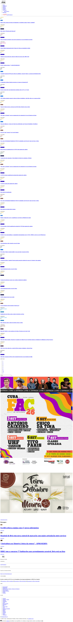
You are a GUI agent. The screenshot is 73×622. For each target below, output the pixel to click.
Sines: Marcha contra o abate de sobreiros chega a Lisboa (11, 322)
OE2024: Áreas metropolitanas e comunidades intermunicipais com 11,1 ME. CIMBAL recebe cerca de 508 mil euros (23, 234)
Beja (1, 68)
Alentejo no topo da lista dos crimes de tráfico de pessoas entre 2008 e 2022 (14, 56)
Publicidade (5, 587)
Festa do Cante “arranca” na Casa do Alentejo (9, 132)
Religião (1, 328)
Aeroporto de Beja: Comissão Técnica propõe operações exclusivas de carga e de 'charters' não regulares (20, 260)
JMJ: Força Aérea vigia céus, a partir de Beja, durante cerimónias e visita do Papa (16, 348)
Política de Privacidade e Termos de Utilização (11, 588)
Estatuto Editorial (6, 590)
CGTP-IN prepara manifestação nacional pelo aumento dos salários (13, 175)
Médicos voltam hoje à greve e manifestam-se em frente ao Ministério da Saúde (15, 217)
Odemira (4, 611)
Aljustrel (4, 600)
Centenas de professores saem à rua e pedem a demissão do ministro (13, 279)
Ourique (4, 612)
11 (3, 372)
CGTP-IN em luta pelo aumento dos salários (9, 183)
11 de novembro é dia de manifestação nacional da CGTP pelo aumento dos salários (16, 226)
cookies (7, 620)
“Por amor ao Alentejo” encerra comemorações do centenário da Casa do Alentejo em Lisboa (18, 115)
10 (3, 371)
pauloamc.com (30, 618)
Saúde (1, 20)
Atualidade (2, 37)
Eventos (4, 592)
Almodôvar (5, 601)
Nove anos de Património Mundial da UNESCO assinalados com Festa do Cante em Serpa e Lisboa (19, 140)
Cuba (4, 607)
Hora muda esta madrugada (5, 192)
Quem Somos (5, 586)
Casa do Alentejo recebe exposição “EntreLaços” (9, 305)
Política (1, 71)
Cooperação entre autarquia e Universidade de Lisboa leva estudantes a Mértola (15, 158)
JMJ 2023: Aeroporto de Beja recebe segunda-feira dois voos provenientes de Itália (16, 356)
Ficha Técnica (5, 589)
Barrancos (4, 604)
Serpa (1, 34)
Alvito (4, 602)
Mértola (1, 152)
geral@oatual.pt (9, 14)
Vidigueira (5, 614)
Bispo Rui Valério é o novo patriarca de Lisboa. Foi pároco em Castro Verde (15, 331)
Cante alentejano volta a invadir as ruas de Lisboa (10, 243)
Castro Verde (2, 325)
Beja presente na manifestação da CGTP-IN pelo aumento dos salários (14, 149)
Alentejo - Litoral (3, 308)
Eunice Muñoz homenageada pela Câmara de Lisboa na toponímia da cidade (15, 48)
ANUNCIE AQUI (3, 519)
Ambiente (2, 311)
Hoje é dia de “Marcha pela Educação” (8, 31)
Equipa (4, 591)
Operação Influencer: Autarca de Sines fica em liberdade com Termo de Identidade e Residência (18, 123)
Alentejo (2, 17)
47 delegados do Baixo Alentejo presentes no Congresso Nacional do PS (14, 82)
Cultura (1, 104)
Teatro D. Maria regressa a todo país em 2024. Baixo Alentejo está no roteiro (15, 106)
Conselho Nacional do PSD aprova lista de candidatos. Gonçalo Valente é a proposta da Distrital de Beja (20, 73)
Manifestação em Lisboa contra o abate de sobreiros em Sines (12, 314)
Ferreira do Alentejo (6, 608)
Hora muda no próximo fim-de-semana (7, 209)
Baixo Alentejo (3, 42)
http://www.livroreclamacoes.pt (6, 573)
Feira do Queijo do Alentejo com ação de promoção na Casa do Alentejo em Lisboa (16, 39)
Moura (4, 610)
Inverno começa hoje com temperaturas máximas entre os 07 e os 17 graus (14, 89)
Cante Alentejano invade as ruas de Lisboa (8, 268)
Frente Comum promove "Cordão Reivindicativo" (10, 65)
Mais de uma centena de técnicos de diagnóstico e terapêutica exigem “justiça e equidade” (17, 22)
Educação (2, 28)
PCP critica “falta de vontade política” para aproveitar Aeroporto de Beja (14, 251)
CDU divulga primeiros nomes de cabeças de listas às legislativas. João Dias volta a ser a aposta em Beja (20, 98)
